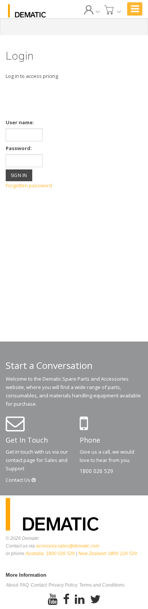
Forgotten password (29, 185)
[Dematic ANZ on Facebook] (66, 599)
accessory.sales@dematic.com (67, 546)
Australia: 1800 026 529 (50, 553)
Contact (18, 479)
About (12, 585)
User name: (20, 122)
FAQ (24, 585)
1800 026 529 (96, 471)
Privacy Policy (63, 585)
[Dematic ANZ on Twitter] (95, 599)
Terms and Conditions (101, 585)
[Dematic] (27, 10)
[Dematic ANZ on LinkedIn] (80, 599)
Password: (19, 148)
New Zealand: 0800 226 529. (108, 553)
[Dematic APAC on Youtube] (53, 599)
